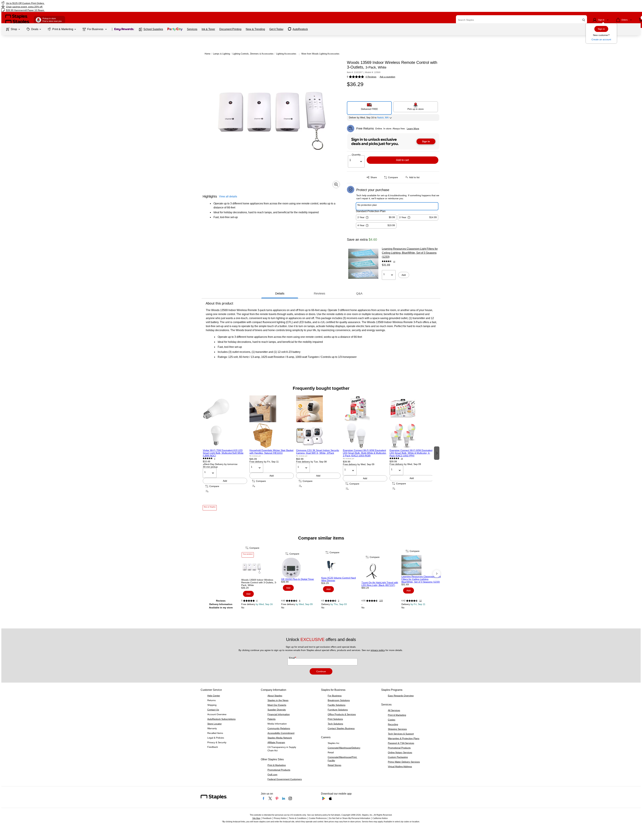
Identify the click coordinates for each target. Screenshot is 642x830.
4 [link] (256, 601)
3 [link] (214, 458)
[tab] (279, 293)
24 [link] (402, 458)
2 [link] (338, 601)
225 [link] (381, 601)
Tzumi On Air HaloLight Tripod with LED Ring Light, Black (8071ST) (379, 583)
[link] (108, 3)
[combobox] (521, 20)
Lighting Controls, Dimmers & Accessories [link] (253, 53)
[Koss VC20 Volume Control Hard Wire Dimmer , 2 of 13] (341, 566)
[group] (225, 452)
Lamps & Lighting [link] (221, 53)
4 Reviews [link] (370, 76)
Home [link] (207, 53)
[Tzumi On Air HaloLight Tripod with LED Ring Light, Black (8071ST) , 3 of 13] (381, 571)
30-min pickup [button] (210, 466)
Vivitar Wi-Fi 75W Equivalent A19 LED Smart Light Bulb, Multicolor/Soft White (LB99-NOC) (223, 453)
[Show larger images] (336, 184)
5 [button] (347, 76)
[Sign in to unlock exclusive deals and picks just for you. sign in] (393, 141)
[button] (583, 20)
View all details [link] (228, 196)
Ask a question (387, 76)
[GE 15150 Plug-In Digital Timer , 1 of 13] (301, 568)
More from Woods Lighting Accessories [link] (320, 53)
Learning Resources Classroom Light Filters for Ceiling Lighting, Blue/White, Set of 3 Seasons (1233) (410, 252)
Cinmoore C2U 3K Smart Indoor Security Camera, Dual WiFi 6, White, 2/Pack (317, 451)
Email (292, 657)
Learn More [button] (413, 128)
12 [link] (394, 261)
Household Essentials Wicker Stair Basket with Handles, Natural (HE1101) (271, 451)
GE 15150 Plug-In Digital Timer (297, 579)
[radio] (369, 106)
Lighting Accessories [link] (286, 53)
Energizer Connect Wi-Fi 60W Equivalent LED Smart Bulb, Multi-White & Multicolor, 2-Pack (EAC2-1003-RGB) (365, 453)
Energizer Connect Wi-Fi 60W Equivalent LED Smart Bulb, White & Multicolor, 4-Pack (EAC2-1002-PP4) (411, 453)
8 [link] (299, 601)
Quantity (356, 154)
